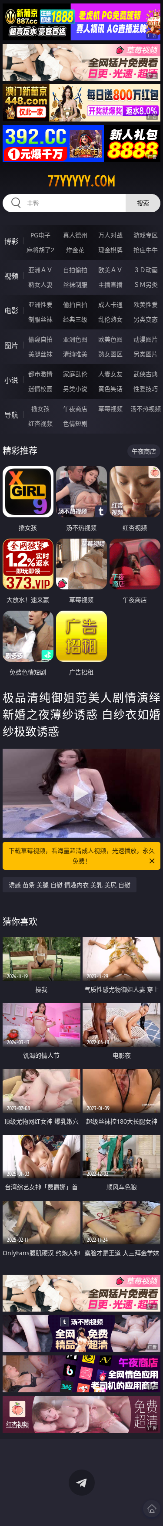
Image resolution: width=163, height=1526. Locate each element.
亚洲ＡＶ (40, 270)
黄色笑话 (110, 389)
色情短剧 (75, 423)
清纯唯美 (75, 354)
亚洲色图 (75, 339)
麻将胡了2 (40, 250)
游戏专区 (145, 235)
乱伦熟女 (110, 319)
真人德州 (75, 235)
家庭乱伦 (75, 374)
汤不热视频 (145, 409)
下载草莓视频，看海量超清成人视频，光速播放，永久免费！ (82, 855)
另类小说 (75, 389)
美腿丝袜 (40, 354)
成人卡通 (110, 304)
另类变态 (145, 319)
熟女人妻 (40, 284)
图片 (11, 345)
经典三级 (75, 319)
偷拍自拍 (75, 304)
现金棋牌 (110, 250)
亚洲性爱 (40, 304)
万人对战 (110, 235)
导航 (11, 415)
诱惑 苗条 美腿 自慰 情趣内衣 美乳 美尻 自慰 (69, 885)
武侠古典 (145, 374)
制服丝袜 (40, 319)
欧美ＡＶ (110, 270)
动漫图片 (145, 339)
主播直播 (110, 284)
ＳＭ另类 (145, 284)
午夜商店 (75, 409)
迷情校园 (40, 389)
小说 (11, 380)
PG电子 (40, 235)
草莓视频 (110, 409)
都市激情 (40, 374)
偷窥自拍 (40, 339)
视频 (11, 276)
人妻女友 (110, 374)
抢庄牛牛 (145, 250)
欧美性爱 (145, 304)
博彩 (11, 241)
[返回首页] (151, 1508)
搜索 (143, 203)
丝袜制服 (75, 284)
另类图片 (145, 354)
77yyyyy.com (82, 181)
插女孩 (40, 409)
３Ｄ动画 (145, 270)
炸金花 (75, 250)
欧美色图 (110, 339)
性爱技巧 (145, 389)
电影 (11, 311)
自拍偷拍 (75, 270)
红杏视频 (40, 423)
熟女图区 (110, 354)
